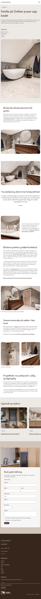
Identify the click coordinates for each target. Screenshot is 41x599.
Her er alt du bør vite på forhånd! (27, 334)
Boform (16, 326)
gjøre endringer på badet (9, 118)
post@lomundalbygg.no (4, 551)
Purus (12, 270)
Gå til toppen (37, 594)
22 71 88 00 (3, 553)
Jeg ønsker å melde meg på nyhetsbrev (13, 520)
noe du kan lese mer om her (19, 253)
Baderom (2, 36)
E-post (22, 488)
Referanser (4, 7)
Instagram (2, 572)
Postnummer (6, 505)
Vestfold (2, 562)
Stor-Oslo (2, 560)
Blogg (2, 568)
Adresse (5, 499)
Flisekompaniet (15, 269)
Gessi (29, 329)
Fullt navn (6, 482)
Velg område (6, 493)
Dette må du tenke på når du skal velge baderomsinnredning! (17, 278)
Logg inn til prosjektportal (5, 564)
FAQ (1, 566)
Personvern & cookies (30, 594)
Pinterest (2, 570)
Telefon (5, 488)
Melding (5, 510)
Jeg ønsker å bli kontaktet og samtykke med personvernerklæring (18, 518)
